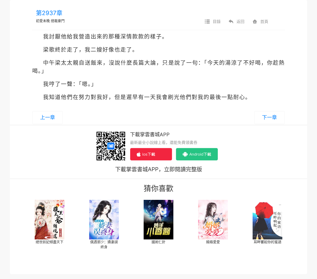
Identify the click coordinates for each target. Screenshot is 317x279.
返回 (240, 21)
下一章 (269, 117)
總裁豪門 (58, 21)
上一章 (47, 117)
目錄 (217, 21)
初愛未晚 (43, 21)
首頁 (264, 21)
